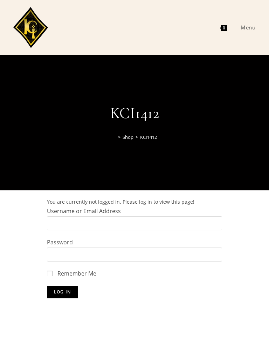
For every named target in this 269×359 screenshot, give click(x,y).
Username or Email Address (84, 211)
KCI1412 (148, 137)
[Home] (114, 137)
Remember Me (76, 273)
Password (60, 242)
